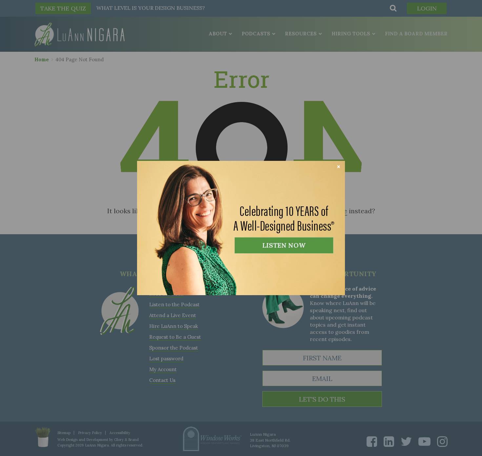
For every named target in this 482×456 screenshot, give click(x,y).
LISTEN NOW (284, 245)
